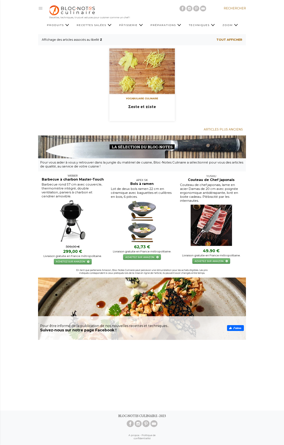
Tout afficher (229, 40)
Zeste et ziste (142, 106)
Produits (56, 25)
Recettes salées (92, 25)
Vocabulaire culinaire (142, 98)
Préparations (164, 25)
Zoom (228, 25)
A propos (133, 435)
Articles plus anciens (223, 129)
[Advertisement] (142, 375)
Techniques (200, 25)
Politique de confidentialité (145, 437)
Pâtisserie (129, 25)
